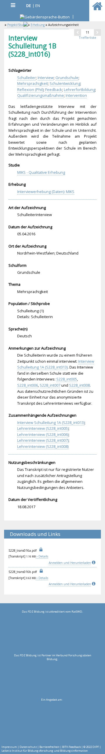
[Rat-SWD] (52, 633)
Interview (46, 77)
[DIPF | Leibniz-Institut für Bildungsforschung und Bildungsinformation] (52, 721)
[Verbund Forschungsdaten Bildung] (52, 677)
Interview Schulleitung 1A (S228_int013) (55, 364)
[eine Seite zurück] (77, 32)
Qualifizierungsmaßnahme (40, 95)
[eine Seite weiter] (97, 32)
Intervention (76, 95)
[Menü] (13, 5)
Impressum (9, 747)
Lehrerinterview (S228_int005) (43, 428)
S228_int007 (50, 385)
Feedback (53, 89)
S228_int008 (79, 385)
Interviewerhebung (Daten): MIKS (45, 191)
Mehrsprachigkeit (32, 83)
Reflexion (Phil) (30, 89)
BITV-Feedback (71, 747)
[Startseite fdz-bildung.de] (97, 8)
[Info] (94, 563)
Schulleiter (26, 77)
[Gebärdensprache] (45, 18)
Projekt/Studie (17, 25)
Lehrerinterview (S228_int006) (43, 434)
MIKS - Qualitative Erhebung (41, 172)
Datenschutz (28, 747)
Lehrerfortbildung (79, 89)
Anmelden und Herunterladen (70, 563)
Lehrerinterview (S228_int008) (43, 446)
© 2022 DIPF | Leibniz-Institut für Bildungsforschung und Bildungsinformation (51, 749)
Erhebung (38, 25)
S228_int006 (27, 385)
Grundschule (66, 77)
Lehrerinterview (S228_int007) (43, 440)
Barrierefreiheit (49, 747)
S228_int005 (66, 379)
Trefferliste (87, 37)
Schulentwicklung (65, 83)
